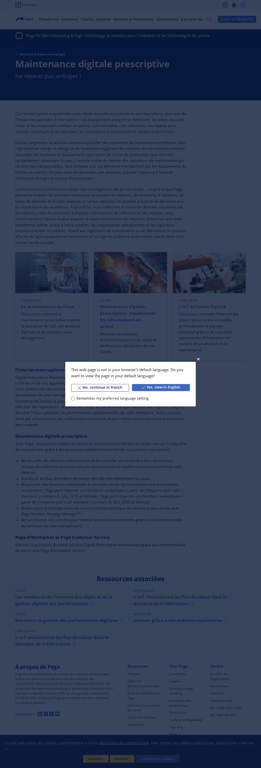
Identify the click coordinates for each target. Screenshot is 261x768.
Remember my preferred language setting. (112, 398)
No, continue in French (102, 387)
